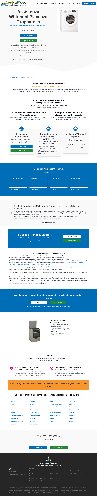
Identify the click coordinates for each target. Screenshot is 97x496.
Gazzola (13, 412)
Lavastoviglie (74, 262)
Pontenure (33, 418)
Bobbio (32, 404)
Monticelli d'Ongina (35, 415)
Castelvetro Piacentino (36, 409)
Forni (18, 264)
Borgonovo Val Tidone (56, 404)
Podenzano (72, 415)
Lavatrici (68, 262)
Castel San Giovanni (74, 407)
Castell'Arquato (15, 409)
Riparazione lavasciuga (55, 478)
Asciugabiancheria (31, 264)
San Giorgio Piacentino (17, 421)
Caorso (32, 407)
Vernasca (71, 421)
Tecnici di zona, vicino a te (28, 56)
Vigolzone (13, 424)
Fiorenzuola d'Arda (74, 409)
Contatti (68, 3)
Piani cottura (23, 264)
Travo (51, 421)
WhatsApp (29, 40)
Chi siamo (61, 3)
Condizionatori (12, 264)
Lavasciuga (47, 264)
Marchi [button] (53, 3)
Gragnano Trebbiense (55, 412)
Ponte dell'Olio (14, 418)
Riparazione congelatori (56, 470)
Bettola (12, 404)
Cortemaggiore (54, 409)
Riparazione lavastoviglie (56, 480)
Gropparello (24, 77)
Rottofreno (72, 418)
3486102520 (29, 35)
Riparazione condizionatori (36, 480)
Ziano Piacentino (34, 424)
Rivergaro (52, 418)
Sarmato (32, 421)
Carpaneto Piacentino (55, 407)
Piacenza (13, 401)
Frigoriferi (80, 262)
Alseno (51, 401)
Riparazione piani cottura (76, 473)
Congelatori (40, 264)
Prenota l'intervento (90, 3)
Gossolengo (33, 412)
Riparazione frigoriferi (55, 475)
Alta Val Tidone (73, 401)
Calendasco (14, 407)
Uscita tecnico (77, 3)
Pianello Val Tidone (55, 415)
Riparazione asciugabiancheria (37, 478)
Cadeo (71, 404)
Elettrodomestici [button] (43, 3)
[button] (11, 213)
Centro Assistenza (14, 77)
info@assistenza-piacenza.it (18, 474)
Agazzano (32, 401)
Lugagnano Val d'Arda (17, 415)
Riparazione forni (54, 473)
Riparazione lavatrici (75, 470)
